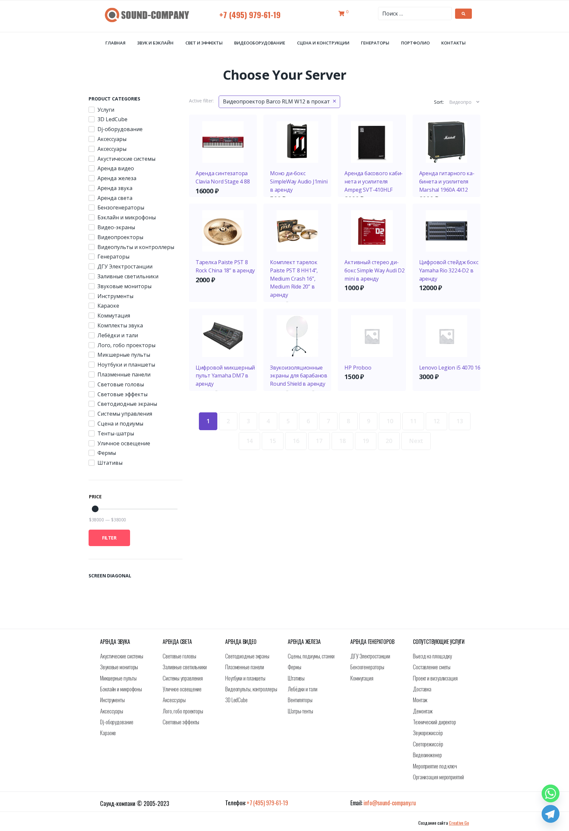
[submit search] (463, 14)
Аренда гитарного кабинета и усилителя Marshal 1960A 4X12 (446, 181)
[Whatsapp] (550, 793)
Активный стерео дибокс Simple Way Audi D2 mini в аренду (374, 270)
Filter (109, 538)
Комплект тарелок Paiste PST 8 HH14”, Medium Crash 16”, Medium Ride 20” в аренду (294, 278)
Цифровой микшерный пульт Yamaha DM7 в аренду (225, 376)
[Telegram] (550, 814)
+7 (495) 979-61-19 (250, 14)
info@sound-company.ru (390, 802)
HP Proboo (357, 367)
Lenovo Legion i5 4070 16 (449, 367)
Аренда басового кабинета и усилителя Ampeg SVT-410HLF (373, 181)
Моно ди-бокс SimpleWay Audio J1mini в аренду (299, 181)
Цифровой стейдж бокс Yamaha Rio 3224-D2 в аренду (448, 270)
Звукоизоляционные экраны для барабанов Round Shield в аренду (298, 376)
